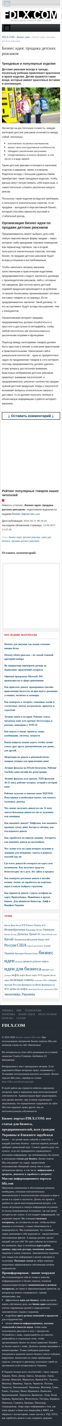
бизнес (35, 953)
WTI (43, 925)
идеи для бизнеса (22, 968)
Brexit (18, 925)
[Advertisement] (31, 454)
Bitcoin (7, 925)
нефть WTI (37, 975)
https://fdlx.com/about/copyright (17, 1081)
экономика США (51, 989)
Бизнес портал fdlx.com (26, 514)
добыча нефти (40, 961)
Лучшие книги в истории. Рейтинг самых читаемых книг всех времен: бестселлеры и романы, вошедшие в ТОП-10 (28, 721)
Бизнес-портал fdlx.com (28, 1037)
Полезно (7, 1018)
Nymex (37, 925)
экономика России (35, 989)
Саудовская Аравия (35, 946)
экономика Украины (19, 994)
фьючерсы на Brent (31, 984)
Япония (28, 953)
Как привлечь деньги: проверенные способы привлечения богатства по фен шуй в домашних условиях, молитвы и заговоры (31, 691)
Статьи (20, 1018)
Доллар (14, 934)
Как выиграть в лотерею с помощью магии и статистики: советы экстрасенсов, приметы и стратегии (29, 706)
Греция (7, 934)
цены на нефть (19, 989)
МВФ (47, 939)
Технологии (33, 1010)
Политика (8, 1014)
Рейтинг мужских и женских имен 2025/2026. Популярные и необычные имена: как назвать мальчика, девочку (30, 797)
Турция (47, 945)
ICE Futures (27, 925)
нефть (15, 975)
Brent (13, 925)
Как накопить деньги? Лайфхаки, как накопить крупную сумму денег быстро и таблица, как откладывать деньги (30, 827)
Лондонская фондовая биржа (29, 939)
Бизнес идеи (26, 1014)
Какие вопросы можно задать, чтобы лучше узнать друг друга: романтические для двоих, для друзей (29, 746)
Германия (48, 929)
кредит (46, 969)
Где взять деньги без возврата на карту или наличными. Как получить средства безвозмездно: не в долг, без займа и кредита (29, 867)
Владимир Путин (34, 929)
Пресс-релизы (47, 1014)
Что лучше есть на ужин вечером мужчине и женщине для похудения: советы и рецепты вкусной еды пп (28, 853)
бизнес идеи (15, 537)
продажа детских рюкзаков (25, 540)
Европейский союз (49, 934)
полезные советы (22, 980)
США (22, 945)
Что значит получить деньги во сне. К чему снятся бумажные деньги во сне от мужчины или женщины (28, 812)
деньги (27, 961)
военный (18, 961)
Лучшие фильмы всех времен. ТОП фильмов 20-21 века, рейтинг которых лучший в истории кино (30, 783)
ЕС (39, 934)
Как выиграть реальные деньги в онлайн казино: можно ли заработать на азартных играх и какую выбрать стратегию (27, 882)
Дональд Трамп (27, 934)
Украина (9, 953)
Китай (8, 939)
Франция (19, 953)
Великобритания (14, 929)
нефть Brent (25, 975)
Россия (10, 945)
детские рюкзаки (31, 537)
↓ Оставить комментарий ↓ (31, 415)
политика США (40, 980)
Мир (19, 1010)
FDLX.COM (13, 1025)
